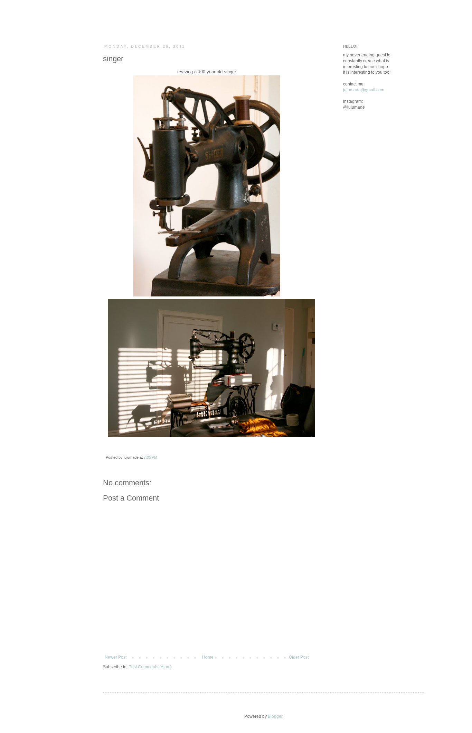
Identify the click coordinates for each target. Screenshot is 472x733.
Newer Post (115, 657)
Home (208, 657)
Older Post (299, 657)
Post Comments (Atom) (150, 667)
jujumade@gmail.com (363, 90)
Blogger (275, 716)
